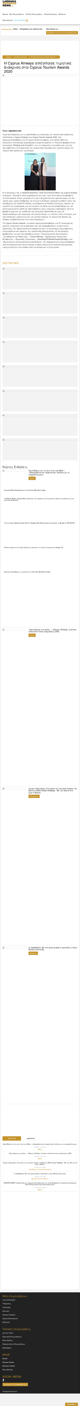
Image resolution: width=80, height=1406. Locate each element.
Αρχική (8, 57)
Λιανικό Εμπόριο (8, 1300)
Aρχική (5, 14)
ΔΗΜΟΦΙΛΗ (31, 1138)
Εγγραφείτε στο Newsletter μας (15, 1384)
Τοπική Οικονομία (50, 14)
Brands (4, 1358)
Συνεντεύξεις (43, 1179)
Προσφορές (6, 1348)
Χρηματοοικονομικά (10, 1318)
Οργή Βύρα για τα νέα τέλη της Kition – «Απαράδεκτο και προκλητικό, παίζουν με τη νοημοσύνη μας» (40, 1144)
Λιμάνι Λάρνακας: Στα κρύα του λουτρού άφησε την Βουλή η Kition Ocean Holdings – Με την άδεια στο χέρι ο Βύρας (40, 1163)
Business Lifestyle (21, 57)
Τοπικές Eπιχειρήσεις (34, 14)
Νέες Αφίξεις (7, 1340)
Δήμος (32, 478)
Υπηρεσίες (6, 1303)
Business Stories (8, 1362)
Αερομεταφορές (8, 1315)
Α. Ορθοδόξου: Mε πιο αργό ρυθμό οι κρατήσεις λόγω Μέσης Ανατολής (40, 1174)
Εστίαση (5, 1311)
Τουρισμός (6, 1307)
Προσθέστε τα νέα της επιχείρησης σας (62, 33)
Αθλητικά (6, 1322)
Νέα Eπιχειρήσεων (16, 14)
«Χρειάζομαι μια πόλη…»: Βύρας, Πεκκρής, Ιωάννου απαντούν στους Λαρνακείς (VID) (40, 1153)
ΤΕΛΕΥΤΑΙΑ (12, 1138)
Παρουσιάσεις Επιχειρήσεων (13, 1344)
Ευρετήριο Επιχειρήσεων (12, 1336)
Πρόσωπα (62, 14)
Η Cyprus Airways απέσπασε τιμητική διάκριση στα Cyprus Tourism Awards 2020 (37, 67)
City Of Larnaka (19, 20)
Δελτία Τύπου (7, 1333)
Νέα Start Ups (7, 1369)
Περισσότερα (7, 20)
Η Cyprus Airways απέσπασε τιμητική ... (44, 57)
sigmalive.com (14, 130)
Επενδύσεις (34, 796)
